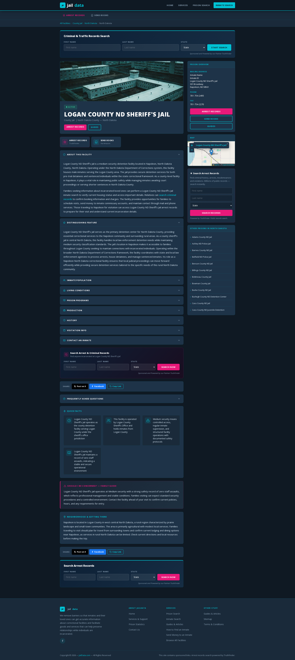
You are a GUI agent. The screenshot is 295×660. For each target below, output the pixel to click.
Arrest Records (75, 15)
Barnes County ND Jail (202, 250)
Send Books (101, 15)
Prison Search (201, 5)
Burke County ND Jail (201, 290)
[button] (211, 152)
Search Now (168, 367)
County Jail (77, 23)
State (184, 42)
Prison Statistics (137, 624)
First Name (70, 42)
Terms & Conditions (214, 624)
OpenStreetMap (228, 165)
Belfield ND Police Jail (201, 256)
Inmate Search (224, 5)
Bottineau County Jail (201, 276)
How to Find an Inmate (177, 629)
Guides (94, 127)
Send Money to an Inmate (179, 634)
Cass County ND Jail (201, 303)
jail (73, 5)
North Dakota (91, 23)
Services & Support (138, 619)
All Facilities (65, 23)
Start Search (219, 47)
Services (183, 5)
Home (170, 5)
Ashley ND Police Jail (201, 243)
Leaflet (216, 165)
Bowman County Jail (201, 283)
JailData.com (84, 655)
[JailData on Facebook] (62, 640)
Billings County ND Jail (202, 270)
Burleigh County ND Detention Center (209, 296)
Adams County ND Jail (202, 237)
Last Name (128, 42)
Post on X (81, 386)
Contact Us (134, 629)
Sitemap (208, 619)
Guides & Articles (174, 624)
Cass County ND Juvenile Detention (208, 309)
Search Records (211, 212)
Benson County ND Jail (202, 263)
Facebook (99, 386)
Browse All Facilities (176, 640)
